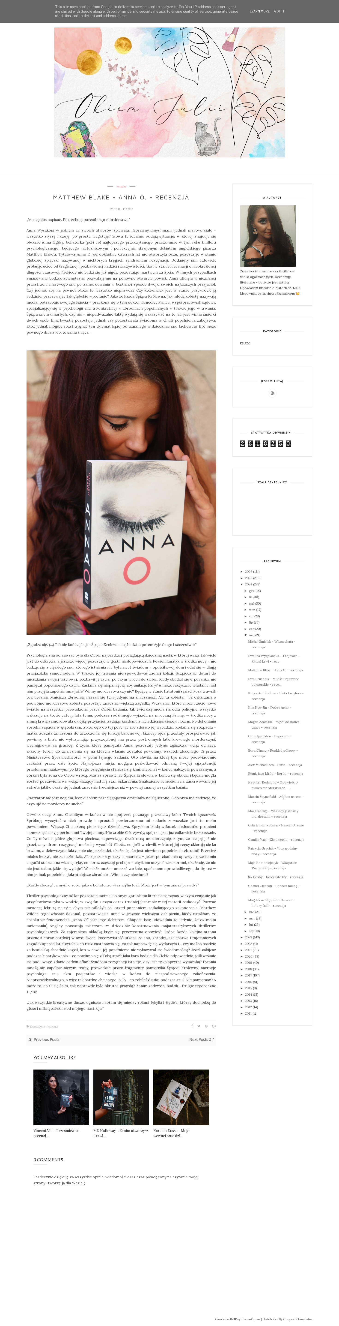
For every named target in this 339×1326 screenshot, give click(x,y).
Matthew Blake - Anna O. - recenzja (275, 670)
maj (251, 635)
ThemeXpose (250, 1319)
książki (121, 186)
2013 (248, 1001)
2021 (248, 950)
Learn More (260, 11)
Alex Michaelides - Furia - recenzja (275, 765)
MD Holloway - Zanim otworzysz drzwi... (120, 1133)
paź (251, 603)
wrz (252, 610)
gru (252, 591)
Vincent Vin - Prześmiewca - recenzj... (57, 1133)
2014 (248, 994)
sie (251, 616)
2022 (248, 944)
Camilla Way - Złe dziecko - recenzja (276, 840)
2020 (249, 956)
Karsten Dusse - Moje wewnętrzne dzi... (171, 1133)
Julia (117, 209)
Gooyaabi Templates (297, 1319)
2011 (248, 1013)
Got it (279, 11)
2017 (248, 975)
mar (252, 918)
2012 (248, 1007)
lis (251, 597)
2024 (248, 584)
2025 (248, 578)
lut (251, 924)
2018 (248, 969)
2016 (248, 982)
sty (251, 931)
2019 (248, 963)
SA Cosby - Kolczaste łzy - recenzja (275, 877)
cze (251, 629)
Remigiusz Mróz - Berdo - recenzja (275, 773)
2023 (248, 937)
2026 (248, 572)
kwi (251, 912)
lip (251, 622)
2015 (248, 988)
